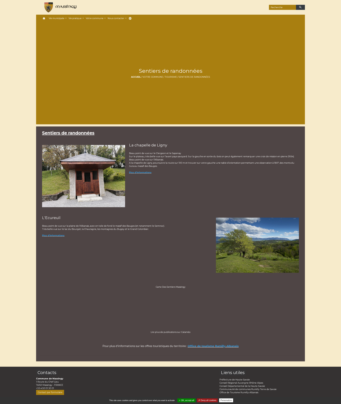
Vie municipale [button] (57, 18)
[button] (44, 19)
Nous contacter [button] (116, 18)
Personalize (226, 400)
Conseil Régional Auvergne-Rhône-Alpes (241, 383)
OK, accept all (187, 400)
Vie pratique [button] (75, 18)
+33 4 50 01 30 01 (45, 388)
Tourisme (171, 77)
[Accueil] (59, 7)
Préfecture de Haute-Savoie (235, 379)
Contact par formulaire (50, 392)
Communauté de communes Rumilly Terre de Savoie (248, 389)
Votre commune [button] (95, 18)
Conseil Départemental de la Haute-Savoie (242, 386)
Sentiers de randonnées (194, 77)
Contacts (46, 372)
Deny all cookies (208, 400)
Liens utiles (233, 372)
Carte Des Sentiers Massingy (170, 287)
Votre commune (153, 77)
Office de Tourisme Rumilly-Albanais (239, 392)
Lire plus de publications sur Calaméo (170, 332)
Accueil (136, 77)
